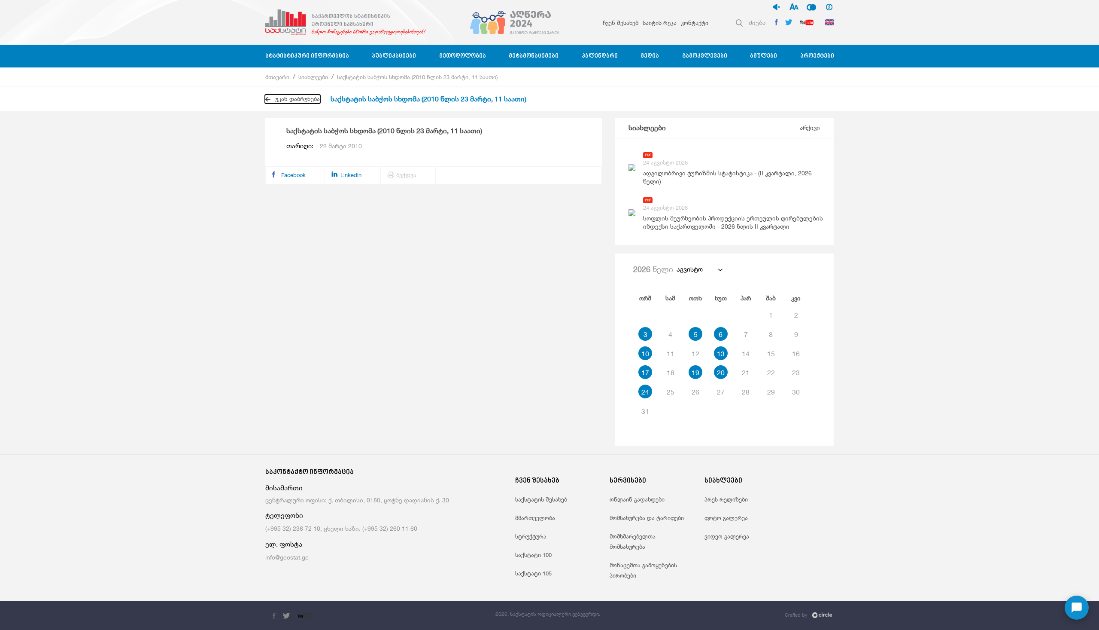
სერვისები (628, 481)
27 (721, 392)
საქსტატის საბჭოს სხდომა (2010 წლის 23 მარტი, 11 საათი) (417, 76)
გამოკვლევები (704, 56)
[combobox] (699, 269)
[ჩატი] (1077, 608)
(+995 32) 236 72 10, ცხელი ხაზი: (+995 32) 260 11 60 (341, 528)
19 (695, 372)
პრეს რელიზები (726, 499)
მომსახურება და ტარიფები (647, 517)
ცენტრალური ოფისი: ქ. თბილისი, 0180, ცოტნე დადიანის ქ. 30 (357, 500)
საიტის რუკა (660, 22)
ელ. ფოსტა (283, 544)
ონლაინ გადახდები (637, 499)
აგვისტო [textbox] (690, 269)
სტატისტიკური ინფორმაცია (307, 56)
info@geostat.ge (287, 557)
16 (796, 353)
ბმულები (763, 56)
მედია (650, 56)
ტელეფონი (284, 515)
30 (796, 392)
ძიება (757, 22)
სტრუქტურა (530, 536)
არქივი (810, 127)
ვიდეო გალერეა (726, 536)
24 (645, 392)
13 (721, 353)
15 (771, 353)
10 (645, 353)
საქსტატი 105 (533, 573)
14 (746, 353)
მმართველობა (535, 517)
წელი (653, 269)
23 (796, 372)
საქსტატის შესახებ (541, 499)
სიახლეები (313, 76)
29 (771, 392)
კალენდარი (600, 56)
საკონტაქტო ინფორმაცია (309, 472)
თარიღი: (324, 146)
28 (746, 392)
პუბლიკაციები (394, 56)
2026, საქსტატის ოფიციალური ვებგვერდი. (547, 614)
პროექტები (817, 56)
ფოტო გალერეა (726, 517)
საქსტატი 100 (533, 554)
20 (721, 372)
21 (746, 372)
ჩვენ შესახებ (620, 22)
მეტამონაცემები (534, 56)
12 (695, 353)
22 (771, 372)
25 (670, 392)
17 (645, 372)
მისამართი (284, 488)
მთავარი (277, 76)
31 (645, 411)
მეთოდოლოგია (462, 56)
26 (695, 392)
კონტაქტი (694, 22)
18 (670, 372)
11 (670, 353)
